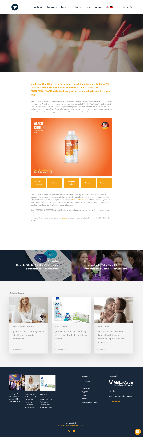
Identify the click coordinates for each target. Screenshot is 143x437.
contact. (85, 395)
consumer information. (90, 402)
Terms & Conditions (79, 425)
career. (84, 398)
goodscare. (86, 381)
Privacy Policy (67, 425)
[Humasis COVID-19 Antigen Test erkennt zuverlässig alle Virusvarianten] (36, 265)
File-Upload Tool (114, 401)
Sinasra (64, 218)
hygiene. (85, 392)
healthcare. (86, 388)
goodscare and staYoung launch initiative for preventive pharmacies (30, 399)
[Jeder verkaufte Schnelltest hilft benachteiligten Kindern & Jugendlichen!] (107, 265)
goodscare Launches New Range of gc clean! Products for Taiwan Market (46, 399)
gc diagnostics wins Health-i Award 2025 (14, 396)
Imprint (60, 425)
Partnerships (75, 44)
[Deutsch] (112, 7)
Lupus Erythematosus (80, 200)
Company (21, 326)
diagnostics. (86, 385)
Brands (65, 44)
